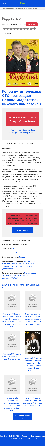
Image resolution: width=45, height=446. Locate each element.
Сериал (19, 253)
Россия (22, 257)
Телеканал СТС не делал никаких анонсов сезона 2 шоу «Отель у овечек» (12, 356)
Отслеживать (22, 230)
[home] (22, 3)
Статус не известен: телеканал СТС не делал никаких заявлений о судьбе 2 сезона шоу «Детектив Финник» (32, 319)
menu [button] (4, 3)
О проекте (25, 436)
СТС (13, 248)
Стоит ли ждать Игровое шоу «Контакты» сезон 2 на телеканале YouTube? (19, 275)
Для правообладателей (28, 438)
